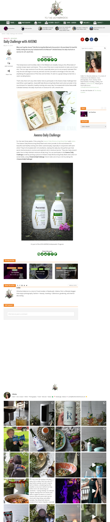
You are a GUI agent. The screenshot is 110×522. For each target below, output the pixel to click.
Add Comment (9, 66)
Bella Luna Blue (28, 28)
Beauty (7, 38)
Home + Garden (71, 23)
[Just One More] (6, 28)
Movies (20, 268)
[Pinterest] (48, 59)
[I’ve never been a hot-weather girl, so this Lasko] (42, 413)
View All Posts (73, 285)
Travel (12, 23)
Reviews (14, 38)
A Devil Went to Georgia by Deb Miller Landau (47, 28)
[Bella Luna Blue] (23, 28)
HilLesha (9, 59)
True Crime (72, 268)
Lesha (8, 57)
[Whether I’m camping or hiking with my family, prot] (16, 465)
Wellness (87, 23)
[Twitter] (42, 59)
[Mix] (52, 59)
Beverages (34, 269)
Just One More (11, 28)
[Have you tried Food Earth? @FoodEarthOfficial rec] (16, 490)
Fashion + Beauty (54, 23)
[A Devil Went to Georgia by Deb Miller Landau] (40, 28)
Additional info (90, 83)
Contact (100, 23)
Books (58, 268)
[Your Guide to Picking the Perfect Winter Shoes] (74, 28)
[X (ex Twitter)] (96, 39)
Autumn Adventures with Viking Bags (99, 28)
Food (39, 23)
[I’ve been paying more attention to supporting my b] (67, 413)
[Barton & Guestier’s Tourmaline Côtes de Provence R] (93, 413)
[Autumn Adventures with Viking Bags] (91, 28)
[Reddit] (45, 59)
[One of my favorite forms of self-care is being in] (93, 439)
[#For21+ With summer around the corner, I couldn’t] (93, 465)
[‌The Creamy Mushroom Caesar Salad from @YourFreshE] (67, 439)
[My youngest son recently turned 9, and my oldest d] (16, 439)
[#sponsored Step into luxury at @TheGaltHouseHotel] (93, 490)
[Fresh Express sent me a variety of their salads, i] (67, 465)
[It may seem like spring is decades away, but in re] (42, 490)
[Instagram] (87, 39)
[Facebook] (38, 59)
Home (3, 33)
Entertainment (12, 268)
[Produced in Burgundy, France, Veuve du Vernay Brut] (42, 439)
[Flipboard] (55, 59)
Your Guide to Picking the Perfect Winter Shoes (82, 28)
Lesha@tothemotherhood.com (90, 87)
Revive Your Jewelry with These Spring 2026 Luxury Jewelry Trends (65, 29)
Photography (26, 23)
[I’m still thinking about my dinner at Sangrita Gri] (16, 413)
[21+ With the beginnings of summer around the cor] (42, 465)
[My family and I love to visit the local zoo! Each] (67, 490)
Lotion (73, 141)
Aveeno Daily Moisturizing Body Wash (55, 141)
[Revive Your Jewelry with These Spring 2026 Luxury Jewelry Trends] (57, 28)
